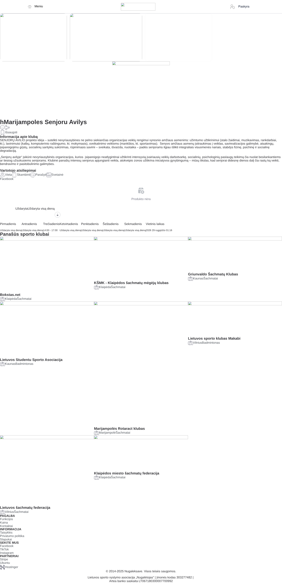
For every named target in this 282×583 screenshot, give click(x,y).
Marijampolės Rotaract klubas (119, 429)
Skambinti (23, 174)
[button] (7, 127)
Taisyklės (6, 532)
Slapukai (6, 539)
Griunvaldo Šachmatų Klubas (213, 274)
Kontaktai (6, 526)
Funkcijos (6, 519)
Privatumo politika (12, 536)
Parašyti (40, 174)
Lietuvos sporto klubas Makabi (214, 338)
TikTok (4, 549)
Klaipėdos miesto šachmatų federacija (126, 473)
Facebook (6, 179)
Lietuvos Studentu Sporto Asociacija (31, 360)
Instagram (7, 553)
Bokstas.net (10, 295)
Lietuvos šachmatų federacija (25, 508)
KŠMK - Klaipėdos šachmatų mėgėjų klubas (131, 283)
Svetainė (57, 174)
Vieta (8, 174)
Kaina (4, 522)
